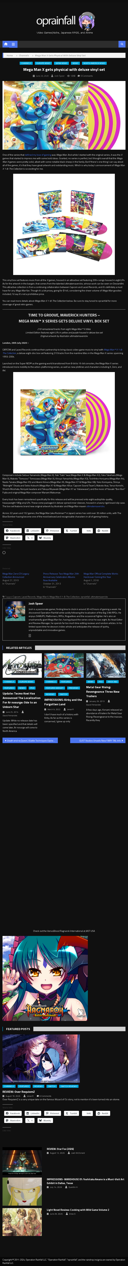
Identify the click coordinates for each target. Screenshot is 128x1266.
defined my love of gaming (38, 154)
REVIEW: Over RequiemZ (18, 1091)
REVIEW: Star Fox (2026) (60, 1149)
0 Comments (87, 75)
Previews (73, 688)
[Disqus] (63, 788)
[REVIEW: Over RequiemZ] (63, 1059)
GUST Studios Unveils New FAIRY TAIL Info (100, 740)
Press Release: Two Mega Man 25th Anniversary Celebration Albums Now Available (61, 577)
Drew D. (72, 1213)
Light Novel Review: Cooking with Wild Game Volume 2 (78, 1210)
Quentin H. (73, 1187)
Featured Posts (18, 1029)
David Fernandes (10, 715)
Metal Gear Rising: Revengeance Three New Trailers (103, 691)
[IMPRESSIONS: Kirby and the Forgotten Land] (64, 665)
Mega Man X (42, 596)
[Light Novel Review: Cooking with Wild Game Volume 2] (22, 1222)
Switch (63, 694)
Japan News (61, 63)
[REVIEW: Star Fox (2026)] (22, 1161)
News (75, 63)
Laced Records (29, 596)
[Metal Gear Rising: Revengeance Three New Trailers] (106, 665)
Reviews (50, 694)
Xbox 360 (112, 681)
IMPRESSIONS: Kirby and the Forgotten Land (63, 701)
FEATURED (9, 688)
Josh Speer (59, 75)
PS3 (32, 688)
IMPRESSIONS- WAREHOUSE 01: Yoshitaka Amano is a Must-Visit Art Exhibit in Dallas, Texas (85, 1181)
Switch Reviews (69, 1086)
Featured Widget (54, 688)
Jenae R (70, 709)
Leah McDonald (78, 1152)
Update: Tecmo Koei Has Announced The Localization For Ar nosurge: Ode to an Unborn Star (21, 700)
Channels (26, 63)
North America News (94, 63)
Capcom (17, 596)
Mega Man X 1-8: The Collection (65, 596)
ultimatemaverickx (95, 506)
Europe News (43, 63)
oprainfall (85, 596)
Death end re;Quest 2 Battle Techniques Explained (32, 740)
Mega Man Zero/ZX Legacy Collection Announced (15, 575)
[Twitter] (30, 635)
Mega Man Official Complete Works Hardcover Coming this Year (101, 575)
